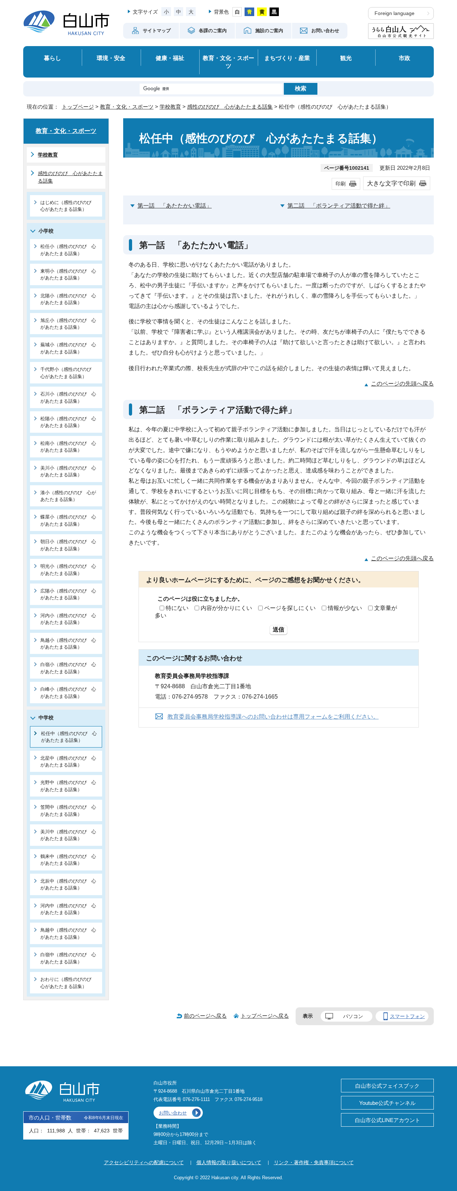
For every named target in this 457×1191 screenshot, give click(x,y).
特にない (177, 608)
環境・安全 (111, 58)
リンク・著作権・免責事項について (314, 1162)
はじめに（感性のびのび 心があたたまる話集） (68, 206)
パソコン (353, 1016)
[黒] (274, 12)
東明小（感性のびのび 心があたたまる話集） (68, 274)
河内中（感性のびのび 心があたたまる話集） (68, 909)
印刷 (341, 184)
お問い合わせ (173, 1113)
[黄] (262, 12)
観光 (346, 58)
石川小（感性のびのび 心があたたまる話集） (68, 397)
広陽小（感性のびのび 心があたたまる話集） (68, 594)
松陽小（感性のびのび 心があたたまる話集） (68, 422)
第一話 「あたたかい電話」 (174, 206)
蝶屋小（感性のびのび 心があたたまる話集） (68, 520)
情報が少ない (345, 608)
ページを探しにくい (290, 608)
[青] (249, 12)
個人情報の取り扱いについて (228, 1162)
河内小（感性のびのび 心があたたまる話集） (68, 619)
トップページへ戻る (265, 1016)
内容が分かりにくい (226, 608)
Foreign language (395, 13)
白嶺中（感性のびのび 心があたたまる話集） (68, 958)
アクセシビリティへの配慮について (144, 1162)
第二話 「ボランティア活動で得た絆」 (338, 206)
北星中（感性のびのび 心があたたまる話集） (68, 761)
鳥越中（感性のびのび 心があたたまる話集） (68, 933)
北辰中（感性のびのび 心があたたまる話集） (68, 884)
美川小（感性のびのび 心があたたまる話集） (68, 471)
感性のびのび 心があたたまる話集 (230, 107)
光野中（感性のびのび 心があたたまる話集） (68, 786)
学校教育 (170, 107)
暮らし (52, 58)
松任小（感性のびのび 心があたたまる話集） (68, 250)
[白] (237, 11)
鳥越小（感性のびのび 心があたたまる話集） (68, 643)
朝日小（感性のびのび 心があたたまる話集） (68, 545)
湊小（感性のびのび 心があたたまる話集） (68, 496)
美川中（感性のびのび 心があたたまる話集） (68, 835)
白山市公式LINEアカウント (387, 1120)
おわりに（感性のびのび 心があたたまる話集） (68, 983)
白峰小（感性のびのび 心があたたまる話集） (68, 692)
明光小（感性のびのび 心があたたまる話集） (68, 570)
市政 (404, 58)
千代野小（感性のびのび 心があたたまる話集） (68, 373)
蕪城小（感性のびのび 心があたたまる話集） (68, 348)
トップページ (78, 107)
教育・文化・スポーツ (228, 62)
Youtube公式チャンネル (387, 1103)
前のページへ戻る (205, 1016)
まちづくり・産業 (287, 58)
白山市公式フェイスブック (387, 1086)
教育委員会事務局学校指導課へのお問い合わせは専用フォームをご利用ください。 (273, 717)
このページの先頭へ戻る (402, 384)
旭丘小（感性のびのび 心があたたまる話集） (68, 324)
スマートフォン (407, 1016)
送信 (278, 629)
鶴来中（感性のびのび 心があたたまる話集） (68, 860)
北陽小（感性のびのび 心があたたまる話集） (68, 299)
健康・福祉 (170, 58)
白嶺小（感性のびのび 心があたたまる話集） (68, 668)
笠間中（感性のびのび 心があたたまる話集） (68, 810)
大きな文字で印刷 (391, 183)
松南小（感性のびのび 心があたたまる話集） (68, 447)
